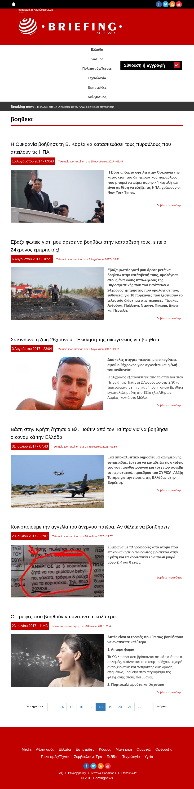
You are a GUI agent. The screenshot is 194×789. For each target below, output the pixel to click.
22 (139, 707)
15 (71, 707)
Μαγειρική (124, 749)
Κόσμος (97, 59)
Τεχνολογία (97, 78)
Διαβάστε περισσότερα (169, 205)
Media (26, 749)
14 (62, 707)
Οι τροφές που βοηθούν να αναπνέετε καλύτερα (63, 616)
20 (120, 707)
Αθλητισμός (97, 97)
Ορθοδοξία (163, 749)
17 (91, 707)
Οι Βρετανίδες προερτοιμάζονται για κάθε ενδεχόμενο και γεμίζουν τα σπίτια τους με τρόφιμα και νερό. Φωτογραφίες (102, 106)
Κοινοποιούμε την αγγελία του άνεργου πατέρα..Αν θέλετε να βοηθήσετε (90, 526)
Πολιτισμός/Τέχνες (97, 68)
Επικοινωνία (129, 773)
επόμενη (162, 706)
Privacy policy (77, 773)
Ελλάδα (97, 49)
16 (81, 707)
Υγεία (149, 757)
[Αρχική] (71, 26)
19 (110, 707)
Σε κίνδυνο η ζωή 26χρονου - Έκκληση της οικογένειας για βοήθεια (85, 339)
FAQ (60, 773)
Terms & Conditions (103, 773)
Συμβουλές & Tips (88, 757)
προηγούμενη (35, 706)
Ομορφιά (144, 749)
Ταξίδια (112, 757)
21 (130, 707)
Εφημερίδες (97, 87)
